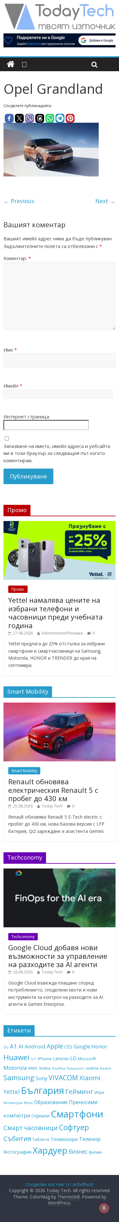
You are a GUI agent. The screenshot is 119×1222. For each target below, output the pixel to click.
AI (20, 1046)
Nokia (44, 1068)
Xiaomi (90, 1077)
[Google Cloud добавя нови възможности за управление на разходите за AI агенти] (59, 872)
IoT (33, 1058)
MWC (33, 1068)
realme (92, 1068)
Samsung (18, 1077)
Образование (51, 1102)
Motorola (15, 1067)
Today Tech (52, 806)
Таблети (40, 1139)
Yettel (11, 1091)
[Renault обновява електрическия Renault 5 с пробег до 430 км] (59, 706)
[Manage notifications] (104, 1208)
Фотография (17, 1152)
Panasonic (75, 1068)
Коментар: (17, 258)
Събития (17, 1138)
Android (35, 1046)
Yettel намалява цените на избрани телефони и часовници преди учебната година (55, 612)
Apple (55, 1046)
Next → (105, 201)
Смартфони (77, 1114)
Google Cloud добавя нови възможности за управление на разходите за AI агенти (57, 956)
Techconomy (23, 936)
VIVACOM (63, 1077)
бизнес (78, 1151)
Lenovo (61, 1058)
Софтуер (74, 1127)
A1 (13, 1046)
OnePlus (58, 1068)
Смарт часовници (30, 1128)
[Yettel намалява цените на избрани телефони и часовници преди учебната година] (59, 524)
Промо (17, 589)
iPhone (45, 1058)
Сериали (40, 1116)
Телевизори (64, 1139)
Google (82, 1046)
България (42, 1090)
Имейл (12, 385)
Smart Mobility (24, 770)
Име (10, 350)
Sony (41, 1078)
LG (73, 1058)
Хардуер (50, 1150)
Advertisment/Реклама (62, 633)
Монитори (13, 1102)
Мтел (28, 1102)
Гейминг (79, 1091)
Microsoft (87, 1058)
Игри (99, 1092)
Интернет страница (26, 416)
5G (6, 1047)
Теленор (90, 1139)
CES (68, 1047)
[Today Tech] (59, 6)
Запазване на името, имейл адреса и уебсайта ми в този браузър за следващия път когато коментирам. (56, 453)
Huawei (16, 1057)
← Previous (18, 201)
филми (95, 1152)
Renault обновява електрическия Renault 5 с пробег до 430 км (53, 790)
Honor (99, 1046)
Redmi (105, 1068)
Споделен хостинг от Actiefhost (60, 1184)
